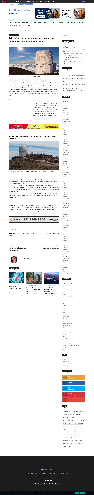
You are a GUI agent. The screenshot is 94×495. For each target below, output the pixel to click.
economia (73, 426)
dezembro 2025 (66, 119)
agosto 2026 (65, 101)
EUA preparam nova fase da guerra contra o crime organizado (72, 58)
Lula (76, 434)
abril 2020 (64, 269)
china (83, 417)
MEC (79, 434)
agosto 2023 (65, 181)
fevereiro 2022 (65, 220)
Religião (64, 334)
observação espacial (21, 233)
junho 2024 (65, 159)
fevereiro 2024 (65, 167)
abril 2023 (64, 190)
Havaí (52, 85)
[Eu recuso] (92, 493)
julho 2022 (64, 209)
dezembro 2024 (66, 145)
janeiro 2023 (65, 196)
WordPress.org (65, 366)
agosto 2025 (65, 128)
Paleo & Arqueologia (67, 323)
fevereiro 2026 (65, 114)
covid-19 (76, 420)
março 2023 (65, 192)
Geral (67, 22)
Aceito (76, 492)
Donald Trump (66, 426)
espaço (64, 429)
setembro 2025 (65, 125)
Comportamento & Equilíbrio (68, 296)
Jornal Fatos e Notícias (19, 10)
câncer (69, 423)
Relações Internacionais (67, 332)
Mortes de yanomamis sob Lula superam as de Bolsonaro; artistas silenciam (33, 1)
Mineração (64, 318)
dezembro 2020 (66, 251)
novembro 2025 (66, 121)
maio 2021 (64, 240)
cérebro (74, 423)
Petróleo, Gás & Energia (67, 325)
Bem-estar (64, 288)
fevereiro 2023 (65, 194)
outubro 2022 (65, 203)
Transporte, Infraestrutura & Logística (70, 345)
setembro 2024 (65, 152)
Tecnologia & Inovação (23, 30)
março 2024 (65, 165)
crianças (82, 420)
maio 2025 (64, 134)
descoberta (80, 423)
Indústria (64, 312)
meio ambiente (66, 437)
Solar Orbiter (33, 187)
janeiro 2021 (65, 249)
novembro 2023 (66, 174)
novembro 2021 (66, 227)
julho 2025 (64, 130)
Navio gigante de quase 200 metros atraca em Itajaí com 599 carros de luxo (72, 46)
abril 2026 (64, 110)
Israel (64, 434)
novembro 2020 (66, 254)
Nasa (72, 437)
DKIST (14, 233)
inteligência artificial (80, 432)
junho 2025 (65, 132)
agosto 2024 (65, 154)
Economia (46, 22)
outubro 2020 (65, 256)
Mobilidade (64, 321)
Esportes (61, 22)
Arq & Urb (21, 25)
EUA (82, 429)
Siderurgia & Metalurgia (67, 341)
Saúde (34, 22)
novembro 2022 (66, 201)
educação (79, 426)
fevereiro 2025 (65, 141)
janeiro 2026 (65, 117)
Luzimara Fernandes (14, 44)
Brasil (79, 417)
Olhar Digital (15, 229)
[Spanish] (5, 1)
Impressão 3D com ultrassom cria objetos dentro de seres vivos (15, 288)
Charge (64, 292)
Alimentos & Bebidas (67, 283)
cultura (64, 423)
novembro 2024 (66, 148)
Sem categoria (65, 338)
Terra (64, 446)
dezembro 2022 (66, 198)
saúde (81, 440)
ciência (64, 420)
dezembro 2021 (66, 225)
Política (54, 22)
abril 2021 (64, 243)
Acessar (64, 359)
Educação (17, 22)
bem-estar (65, 417)
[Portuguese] (4, 1)
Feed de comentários (67, 363)
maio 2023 (64, 187)
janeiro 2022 (65, 223)
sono (72, 443)
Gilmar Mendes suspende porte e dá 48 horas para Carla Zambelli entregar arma (73, 80)
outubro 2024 (65, 150)
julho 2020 (64, 262)
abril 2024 (64, 163)
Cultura (64, 299)
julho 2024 (64, 156)
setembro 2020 (65, 258)
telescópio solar (45, 233)
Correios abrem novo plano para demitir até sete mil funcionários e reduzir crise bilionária (73, 50)
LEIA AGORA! (41, 16)
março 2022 (65, 218)
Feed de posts (65, 361)
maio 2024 (64, 161)
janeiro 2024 (65, 170)
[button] (83, 1)
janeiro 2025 (65, 143)
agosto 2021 (65, 234)
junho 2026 (65, 106)
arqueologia (71, 414)
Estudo (78, 429)
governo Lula (66, 432)
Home (10, 22)
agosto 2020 (65, 260)
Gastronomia (13, 25)
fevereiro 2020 (65, 273)
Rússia (76, 440)
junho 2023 (65, 185)
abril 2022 (64, 216)
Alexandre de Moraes (67, 411)
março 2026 (65, 112)
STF (75, 443)
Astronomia (78, 414)
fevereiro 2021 (65, 247)
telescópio (38, 233)
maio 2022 (64, 214)
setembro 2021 (65, 231)
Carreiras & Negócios (77, 22)
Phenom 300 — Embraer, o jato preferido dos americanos (51, 289)
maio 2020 (64, 267)
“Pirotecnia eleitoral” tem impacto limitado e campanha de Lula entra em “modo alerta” (72, 62)
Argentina (65, 414)
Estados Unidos (71, 429)
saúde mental (66, 443)
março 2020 (65, 271)
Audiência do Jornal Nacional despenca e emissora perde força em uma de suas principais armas (72, 90)
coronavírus (70, 420)
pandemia (65, 440)
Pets (63, 327)
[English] (2, 1)
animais (82, 411)
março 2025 (65, 139)
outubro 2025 (65, 123)
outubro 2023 (65, 176)
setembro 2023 (65, 178)
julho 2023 (64, 183)
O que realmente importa (79, 73)
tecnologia (80, 443)
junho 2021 (65, 238)
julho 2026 (64, 103)
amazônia (76, 411)
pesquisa (71, 440)
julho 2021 (64, 236)
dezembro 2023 (66, 172)
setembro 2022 (65, 205)
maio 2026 (64, 108)
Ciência (40, 22)
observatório (29, 233)
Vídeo (28, 25)
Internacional (65, 314)
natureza (77, 437)
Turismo (64, 347)
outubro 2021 (65, 229)
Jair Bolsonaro (70, 434)
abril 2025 (64, 137)
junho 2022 (65, 212)
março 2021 (65, 245)
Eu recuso (82, 492)
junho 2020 (65, 265)
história (72, 432)
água (68, 446)
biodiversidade (73, 417)
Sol (16, 83)
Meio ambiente (26, 22)
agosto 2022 (65, 207)
